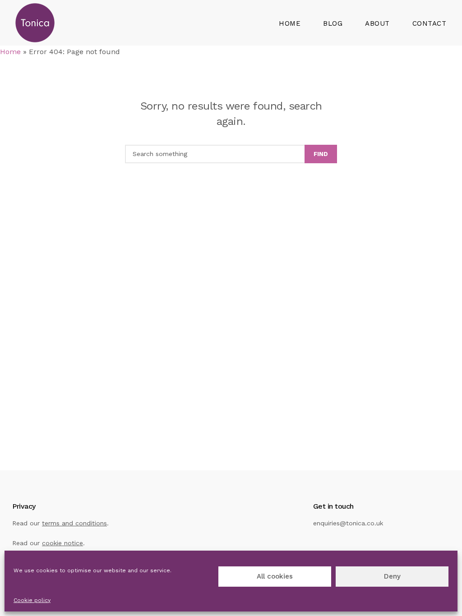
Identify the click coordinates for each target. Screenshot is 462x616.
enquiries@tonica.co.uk (348, 523)
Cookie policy (32, 600)
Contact (429, 23)
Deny (392, 576)
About (377, 23)
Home (289, 23)
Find (321, 154)
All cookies (275, 576)
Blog (332, 23)
